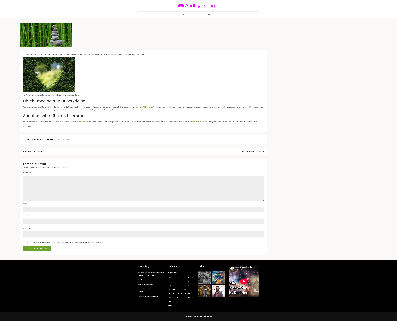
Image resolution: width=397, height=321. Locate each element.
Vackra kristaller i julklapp (34, 151)
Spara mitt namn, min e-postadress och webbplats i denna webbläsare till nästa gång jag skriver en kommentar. (64, 242)
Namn (25, 204)
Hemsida (195, 15)
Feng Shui (85, 122)
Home (185, 15)
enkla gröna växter (197, 122)
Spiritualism (142, 280)
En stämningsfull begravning (252, 151)
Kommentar (27, 172)
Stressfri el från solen (145, 284)
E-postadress (28, 216)
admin (27, 139)
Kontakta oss (208, 15)
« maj (170, 305)
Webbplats (27, 228)
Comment (67, 139)
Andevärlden (54, 139)
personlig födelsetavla (144, 107)
